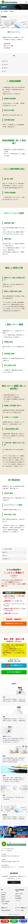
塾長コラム (5, 555)
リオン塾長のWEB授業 (7, 549)
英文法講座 (18, 896)
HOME (1, 889)
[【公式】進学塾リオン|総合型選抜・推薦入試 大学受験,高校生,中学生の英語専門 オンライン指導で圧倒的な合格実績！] (9, 2)
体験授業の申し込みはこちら (14, 623)
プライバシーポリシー (14, 914)
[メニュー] (26, 2)
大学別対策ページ (6, 558)
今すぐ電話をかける (14, 665)
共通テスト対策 (19, 893)
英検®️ (4, 907)
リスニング (18, 900)
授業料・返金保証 (5, 901)
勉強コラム (5, 552)
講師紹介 (3, 896)
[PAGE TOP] (26, 917)
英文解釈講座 (18, 898)
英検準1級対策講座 (5, 910)
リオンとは (4, 892)
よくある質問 (4, 903)
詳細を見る (14, 882)
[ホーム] (1, 11)
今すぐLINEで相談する (14, 672)
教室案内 (3, 894)
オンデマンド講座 (21, 907)
